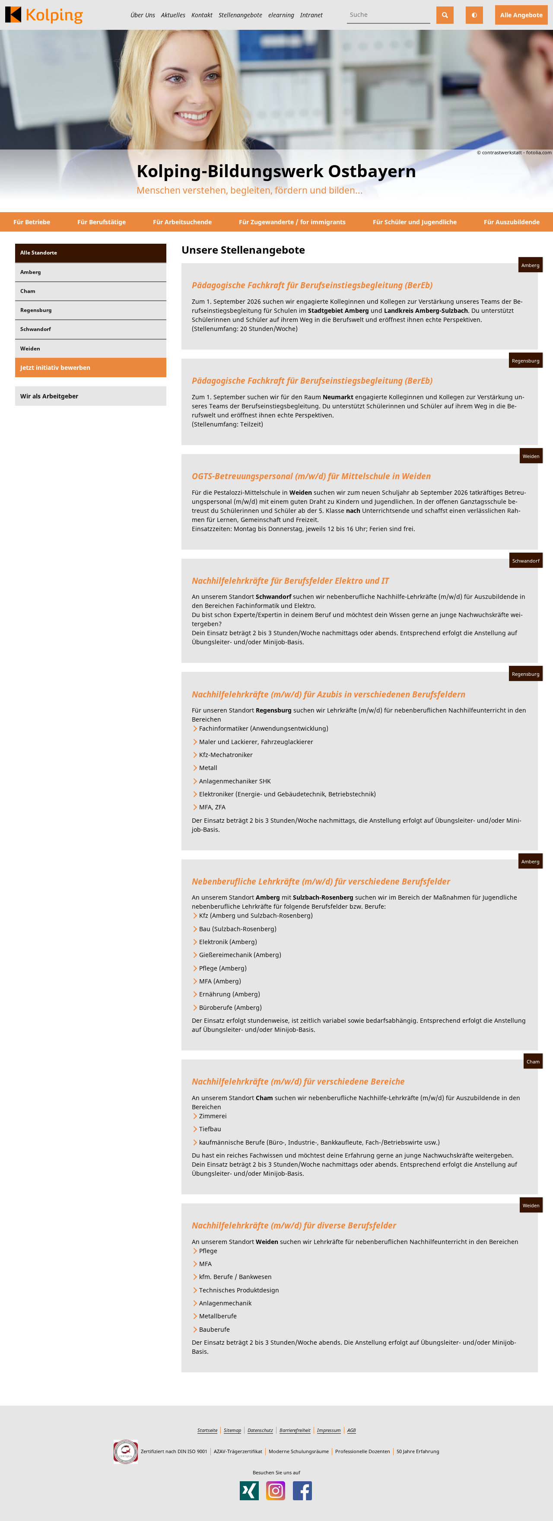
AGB (351, 1430)
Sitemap (232, 1430)
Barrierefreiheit (295, 1430)
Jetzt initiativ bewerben (55, 367)
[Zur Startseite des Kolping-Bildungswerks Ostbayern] (44, 15)
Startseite (207, 1430)
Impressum (329, 1430)
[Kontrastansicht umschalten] (474, 15)
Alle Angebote (521, 15)
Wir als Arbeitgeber (49, 396)
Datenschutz (260, 1430)
